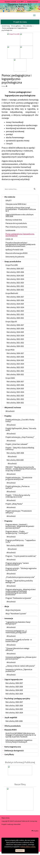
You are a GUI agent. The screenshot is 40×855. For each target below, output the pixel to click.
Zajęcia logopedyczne (13, 679)
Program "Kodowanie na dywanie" (19, 598)
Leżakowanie (10, 230)
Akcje (6, 606)
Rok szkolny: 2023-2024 (15, 279)
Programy (8, 521)
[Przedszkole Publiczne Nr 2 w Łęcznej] (20, 7)
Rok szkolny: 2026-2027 (15, 268)
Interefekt (17, 824)
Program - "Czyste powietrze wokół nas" (21, 556)
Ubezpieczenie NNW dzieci (16, 204)
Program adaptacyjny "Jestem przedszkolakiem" (17, 564)
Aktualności (10, 411)
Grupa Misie (10, 350)
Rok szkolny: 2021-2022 (15, 286)
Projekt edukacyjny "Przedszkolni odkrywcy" (19, 512)
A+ (19, 2)
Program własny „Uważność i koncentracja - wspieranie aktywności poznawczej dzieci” (20, 526)
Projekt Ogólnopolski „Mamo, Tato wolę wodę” (21, 429)
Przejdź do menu (20, 22)
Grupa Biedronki (12, 293)
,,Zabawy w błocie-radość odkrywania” (20, 666)
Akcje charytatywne (13, 610)
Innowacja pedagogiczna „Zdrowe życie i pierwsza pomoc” (21, 658)
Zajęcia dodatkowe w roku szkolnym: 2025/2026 (20, 215)
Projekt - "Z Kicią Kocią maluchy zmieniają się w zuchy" (18, 496)
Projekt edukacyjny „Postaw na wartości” (17, 487)
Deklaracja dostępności (14, 750)
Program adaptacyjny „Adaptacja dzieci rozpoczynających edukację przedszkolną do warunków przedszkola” (21, 592)
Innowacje (8, 618)
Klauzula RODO (10, 729)
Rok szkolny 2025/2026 (15, 545)
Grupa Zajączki (11, 321)
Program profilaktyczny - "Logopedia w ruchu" (21, 541)
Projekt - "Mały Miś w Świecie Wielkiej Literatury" (20, 449)
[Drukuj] (7, 86)
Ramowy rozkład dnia (14, 220)
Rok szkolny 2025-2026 (14, 721)
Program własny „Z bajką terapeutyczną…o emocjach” (17, 532)
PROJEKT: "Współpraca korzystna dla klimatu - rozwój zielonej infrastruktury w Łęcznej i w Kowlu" (21, 469)
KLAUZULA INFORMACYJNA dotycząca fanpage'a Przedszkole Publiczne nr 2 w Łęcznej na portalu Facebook (21, 735)
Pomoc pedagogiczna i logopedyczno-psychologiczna (20, 235)
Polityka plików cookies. (28, 847)
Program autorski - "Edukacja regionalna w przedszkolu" (21, 569)
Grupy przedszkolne (12, 261)
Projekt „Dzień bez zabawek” (17, 444)
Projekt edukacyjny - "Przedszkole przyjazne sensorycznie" (19, 478)
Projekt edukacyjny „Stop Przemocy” (20, 437)
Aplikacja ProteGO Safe (14, 249)
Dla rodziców (27, 26)
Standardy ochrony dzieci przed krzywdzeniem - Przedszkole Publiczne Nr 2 (21, 209)
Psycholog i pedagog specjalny (17, 698)
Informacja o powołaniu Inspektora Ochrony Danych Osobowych (19, 741)
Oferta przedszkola (12, 726)
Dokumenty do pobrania (15, 257)
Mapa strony (5, 818)
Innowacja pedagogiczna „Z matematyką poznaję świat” (16, 632)
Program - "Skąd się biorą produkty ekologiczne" (19, 581)
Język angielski (10, 717)
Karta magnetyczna (12, 746)
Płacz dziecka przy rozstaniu (16, 227)
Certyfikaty (9, 754)
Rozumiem (20, 851)
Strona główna (16, 26)
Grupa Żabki (10, 378)
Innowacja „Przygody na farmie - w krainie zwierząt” (19, 640)
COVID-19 (9, 239)
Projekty (7, 416)
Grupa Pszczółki (12, 265)
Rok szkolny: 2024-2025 (15, 275)
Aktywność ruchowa (12, 407)
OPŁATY (8, 200)
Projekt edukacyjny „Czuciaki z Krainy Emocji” (20, 420)
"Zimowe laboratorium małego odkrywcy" (17, 649)
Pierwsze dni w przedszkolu (16, 223)
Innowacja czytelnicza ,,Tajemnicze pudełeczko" (19, 670)
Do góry (35, 831)
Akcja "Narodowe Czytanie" (16, 613)
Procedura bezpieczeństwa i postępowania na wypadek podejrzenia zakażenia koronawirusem (20, 244)
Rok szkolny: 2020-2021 (15, 290)
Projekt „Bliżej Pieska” (14, 504)
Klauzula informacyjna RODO (17, 253)
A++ (22, 1)
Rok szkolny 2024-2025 (15, 460)
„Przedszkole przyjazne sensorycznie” (20, 577)
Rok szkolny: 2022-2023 (15, 283)
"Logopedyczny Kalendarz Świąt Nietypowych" (18, 623)
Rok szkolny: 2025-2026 (15, 272)
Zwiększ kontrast (32, 2)
